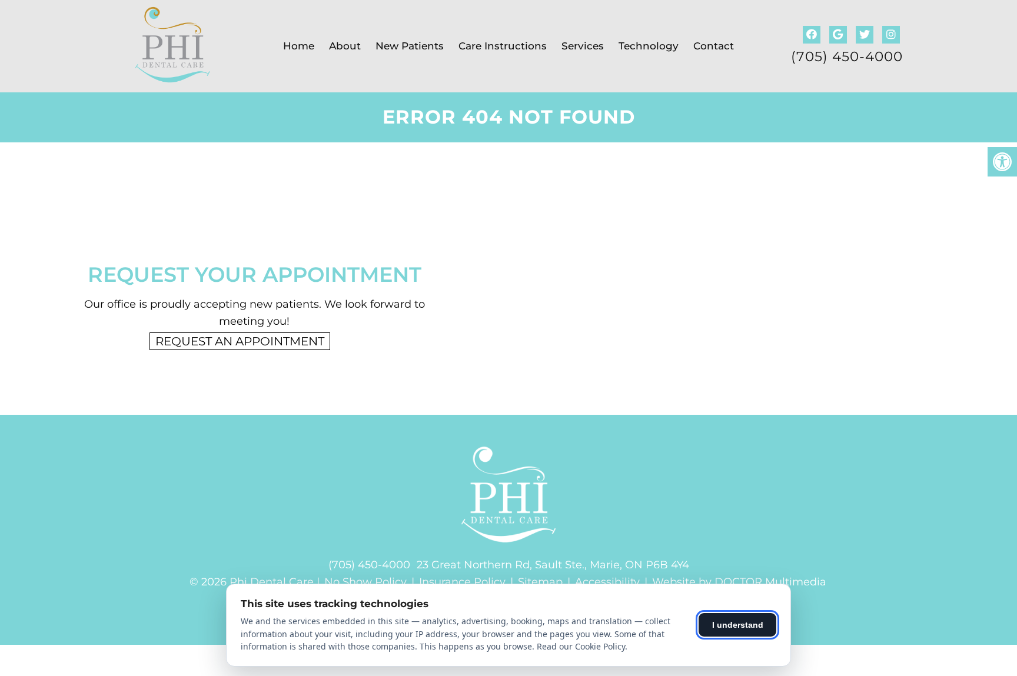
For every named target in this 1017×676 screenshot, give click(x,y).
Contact (713, 46)
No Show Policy (365, 581)
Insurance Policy (462, 581)
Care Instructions (502, 46)
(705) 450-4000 (847, 57)
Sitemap (540, 581)
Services (582, 46)
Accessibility (607, 581)
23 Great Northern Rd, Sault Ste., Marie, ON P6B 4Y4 (553, 564)
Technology (649, 46)
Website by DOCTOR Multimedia (739, 581)
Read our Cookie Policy (581, 646)
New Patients (409, 46)
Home (298, 46)
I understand (737, 625)
